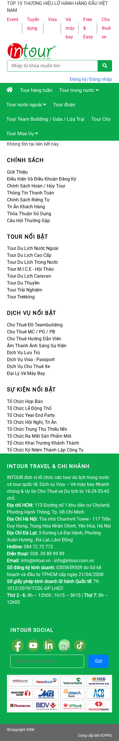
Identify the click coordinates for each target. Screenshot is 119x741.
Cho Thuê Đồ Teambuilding (35, 325)
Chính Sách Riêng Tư (28, 200)
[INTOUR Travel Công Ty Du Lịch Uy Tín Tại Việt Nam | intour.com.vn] (9, 90)
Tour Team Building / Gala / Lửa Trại (45, 119)
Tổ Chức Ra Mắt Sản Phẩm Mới (39, 436)
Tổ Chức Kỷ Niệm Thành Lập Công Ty (45, 450)
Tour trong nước (77, 90)
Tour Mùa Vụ (20, 133)
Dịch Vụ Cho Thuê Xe (28, 366)
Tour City (101, 119)
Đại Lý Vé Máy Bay (26, 373)
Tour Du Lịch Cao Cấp (29, 255)
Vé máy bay (70, 28)
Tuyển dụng (33, 24)
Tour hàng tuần (36, 90)
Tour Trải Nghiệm (24, 290)
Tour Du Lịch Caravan (29, 276)
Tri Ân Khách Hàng (26, 206)
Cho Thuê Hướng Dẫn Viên (34, 338)
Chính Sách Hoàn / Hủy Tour (36, 186)
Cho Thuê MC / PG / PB (31, 332)
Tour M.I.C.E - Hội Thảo (30, 269)
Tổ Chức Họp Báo (25, 401)
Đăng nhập (101, 79)
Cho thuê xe (106, 28)
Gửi (98, 661)
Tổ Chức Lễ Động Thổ (29, 408)
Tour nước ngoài (24, 104)
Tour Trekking (21, 297)
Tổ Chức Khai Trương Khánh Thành (43, 443)
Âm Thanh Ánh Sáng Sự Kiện (36, 345)
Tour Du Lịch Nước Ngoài (32, 248)
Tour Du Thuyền (23, 283)
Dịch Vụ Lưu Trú (23, 352)
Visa (52, 19)
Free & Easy (88, 28)
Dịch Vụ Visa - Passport (31, 359)
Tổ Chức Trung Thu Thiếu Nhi (37, 429)
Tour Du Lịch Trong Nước (32, 262)
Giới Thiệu (17, 172)
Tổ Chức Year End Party (31, 415)
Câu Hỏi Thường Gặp (28, 220)
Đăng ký (78, 79)
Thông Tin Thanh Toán (30, 193)
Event (12, 19)
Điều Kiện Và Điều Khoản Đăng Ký (41, 179)
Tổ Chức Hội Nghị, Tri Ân (32, 422)
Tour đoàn (64, 104)
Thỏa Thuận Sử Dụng (29, 213)
